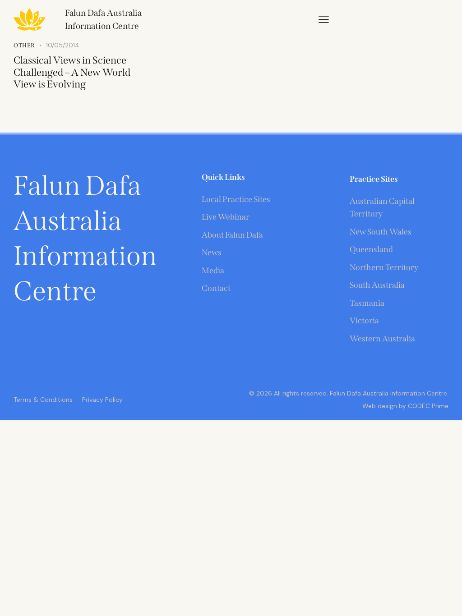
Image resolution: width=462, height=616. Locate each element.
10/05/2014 (62, 45)
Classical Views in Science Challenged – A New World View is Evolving (72, 72)
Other (24, 45)
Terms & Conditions (43, 399)
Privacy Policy (102, 399)
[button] (324, 19)
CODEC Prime (427, 406)
